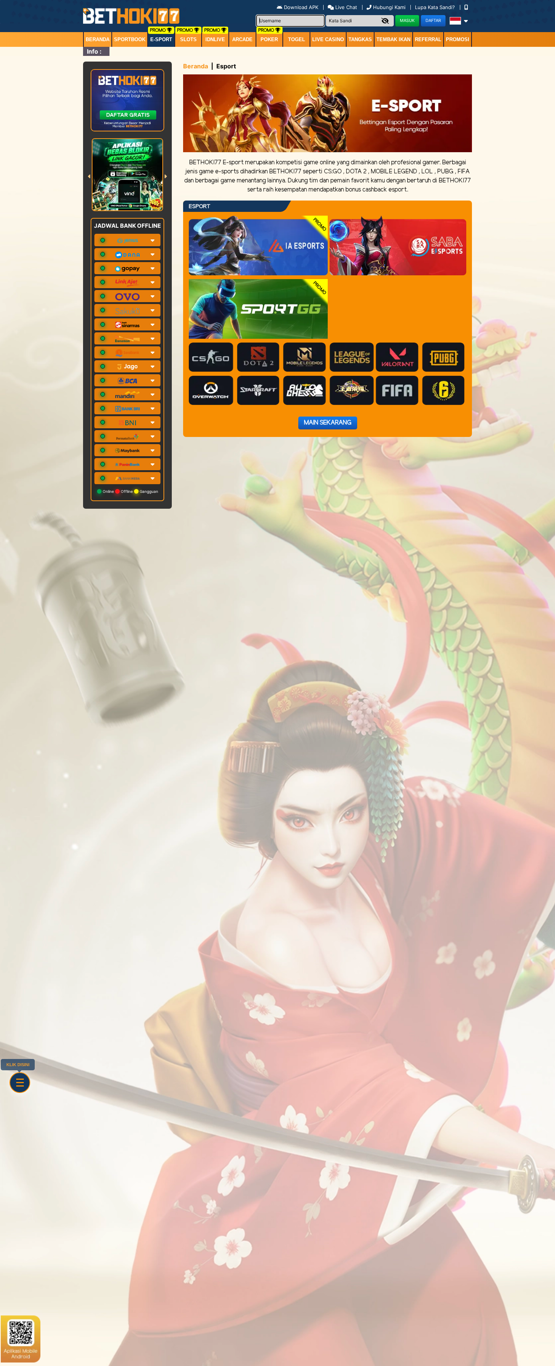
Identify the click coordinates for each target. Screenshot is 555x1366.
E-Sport (161, 39)
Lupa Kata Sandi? (435, 7)
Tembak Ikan (393, 39)
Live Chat (345, 7)
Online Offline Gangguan (130, 491)
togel (296, 39)
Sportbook (129, 39)
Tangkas (360, 39)
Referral (428, 39)
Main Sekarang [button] (328, 422)
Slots (188, 39)
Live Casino (328, 39)
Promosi (457, 39)
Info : (94, 51)
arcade (242, 39)
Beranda (97, 39)
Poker (269, 39)
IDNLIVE (215, 39)
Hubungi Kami (389, 7)
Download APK (301, 7)
